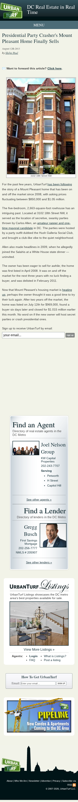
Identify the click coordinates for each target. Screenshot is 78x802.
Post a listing (52, 660)
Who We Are (20, 781)
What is (55, 656)
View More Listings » (39, 649)
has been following (59, 184)
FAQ (32, 660)
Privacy (56, 781)
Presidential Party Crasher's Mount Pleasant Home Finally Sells (37, 38)
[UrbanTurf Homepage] (22, 16)
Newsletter (34, 781)
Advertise (46, 781)
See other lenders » (39, 562)
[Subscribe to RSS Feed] (74, 785)
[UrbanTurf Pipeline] (39, 734)
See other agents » (39, 499)
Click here (54, 68)
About (9, 781)
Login (33, 656)
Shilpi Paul (11, 53)
